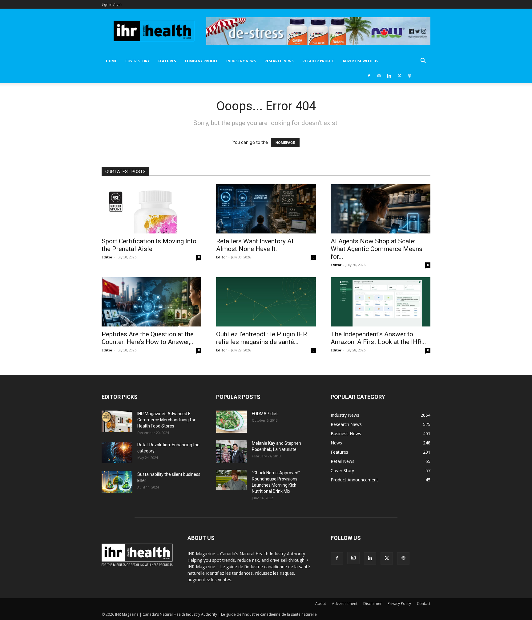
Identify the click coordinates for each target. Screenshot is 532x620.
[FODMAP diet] (231, 422)
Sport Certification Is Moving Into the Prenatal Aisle (149, 245)
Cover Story (137, 61)
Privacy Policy (399, 603)
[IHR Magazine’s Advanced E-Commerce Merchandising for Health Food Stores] (117, 421)
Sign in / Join (112, 4)
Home (111, 61)
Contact (423, 603)
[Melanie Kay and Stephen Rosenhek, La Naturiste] (231, 451)
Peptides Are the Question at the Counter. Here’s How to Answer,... (148, 338)
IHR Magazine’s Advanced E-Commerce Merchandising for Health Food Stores (166, 419)
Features (167, 61)
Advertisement (344, 603)
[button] (423, 61)
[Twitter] (399, 75)
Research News (279, 61)
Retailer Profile (318, 61)
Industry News (241, 61)
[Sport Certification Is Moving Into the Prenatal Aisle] (151, 208)
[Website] (409, 75)
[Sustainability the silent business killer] (117, 482)
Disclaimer (372, 603)
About (320, 603)
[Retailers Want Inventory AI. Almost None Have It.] (266, 208)
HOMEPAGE (285, 142)
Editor (107, 257)
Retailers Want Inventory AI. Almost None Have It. (255, 245)
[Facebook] (368, 75)
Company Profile (201, 61)
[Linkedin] (389, 75)
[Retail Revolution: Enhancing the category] (117, 452)
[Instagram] (379, 75)
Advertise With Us (360, 61)
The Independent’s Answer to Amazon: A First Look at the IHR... (378, 338)
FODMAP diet (265, 413)
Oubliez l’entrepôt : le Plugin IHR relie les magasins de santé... (261, 338)
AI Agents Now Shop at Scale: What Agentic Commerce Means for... (376, 248)
